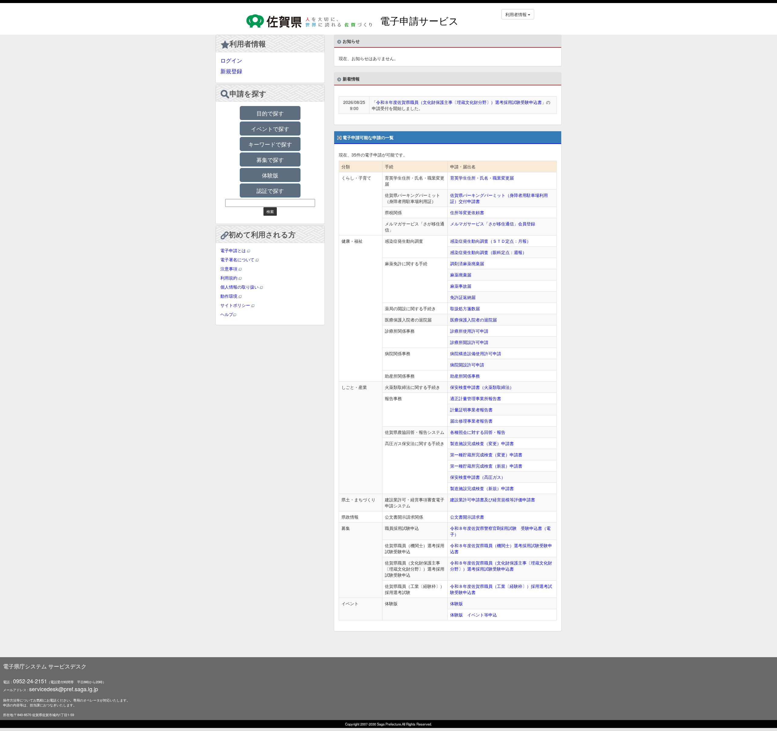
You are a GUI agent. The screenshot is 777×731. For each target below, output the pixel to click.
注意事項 (229, 269)
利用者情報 (247, 43)
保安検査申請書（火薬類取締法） (482, 387)
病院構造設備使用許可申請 (475, 353)
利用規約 (229, 278)
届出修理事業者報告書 (471, 421)
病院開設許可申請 (467, 365)
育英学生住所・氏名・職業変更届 (482, 178)
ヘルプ (226, 314)
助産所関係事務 (465, 376)
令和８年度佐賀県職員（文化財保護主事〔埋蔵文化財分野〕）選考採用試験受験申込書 (459, 102)
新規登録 (231, 71)
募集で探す (270, 159)
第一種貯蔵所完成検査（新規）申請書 (486, 466)
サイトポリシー (235, 305)
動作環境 (229, 296)
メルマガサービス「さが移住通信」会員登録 (492, 224)
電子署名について (238, 259)
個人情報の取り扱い (240, 287)
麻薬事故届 (460, 286)
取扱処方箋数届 (465, 308)
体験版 (270, 175)
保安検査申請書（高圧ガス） (477, 477)
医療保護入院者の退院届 (473, 320)
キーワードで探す (270, 144)
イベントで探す (270, 128)
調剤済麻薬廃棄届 (467, 263)
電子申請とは (233, 250)
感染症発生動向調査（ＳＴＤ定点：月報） (490, 241)
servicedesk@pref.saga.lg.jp (63, 689)
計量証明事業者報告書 (471, 410)
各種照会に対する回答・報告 (477, 432)
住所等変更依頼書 (467, 212)
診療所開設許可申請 (469, 342)
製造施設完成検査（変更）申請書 (482, 443)
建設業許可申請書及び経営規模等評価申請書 (492, 499)
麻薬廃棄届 (460, 275)
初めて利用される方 (262, 234)
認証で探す (270, 190)
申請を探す (247, 93)
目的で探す (270, 113)
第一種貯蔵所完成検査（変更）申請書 (486, 454)
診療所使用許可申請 (469, 331)
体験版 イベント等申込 (473, 615)
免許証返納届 (463, 297)
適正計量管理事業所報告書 (475, 398)
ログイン (231, 60)
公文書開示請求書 (467, 517)
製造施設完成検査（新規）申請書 (482, 488)
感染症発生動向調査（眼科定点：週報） (488, 252)
